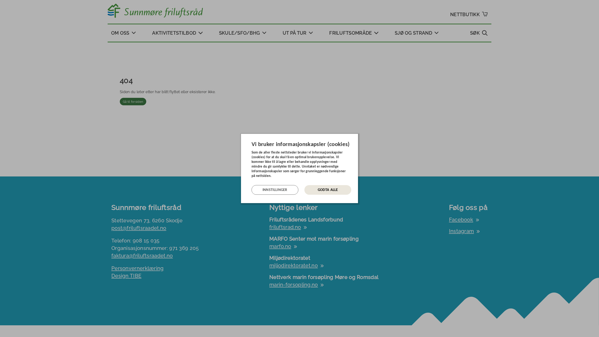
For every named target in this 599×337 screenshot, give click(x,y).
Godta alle (328, 190)
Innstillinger (275, 190)
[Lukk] (356, 137)
